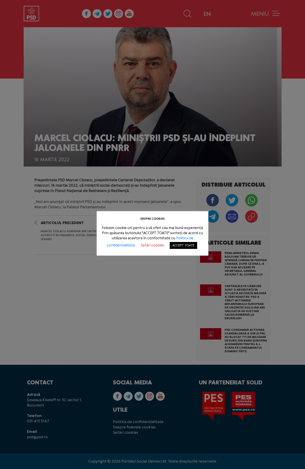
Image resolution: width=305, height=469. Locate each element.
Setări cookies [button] (152, 245)
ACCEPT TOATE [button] (183, 245)
